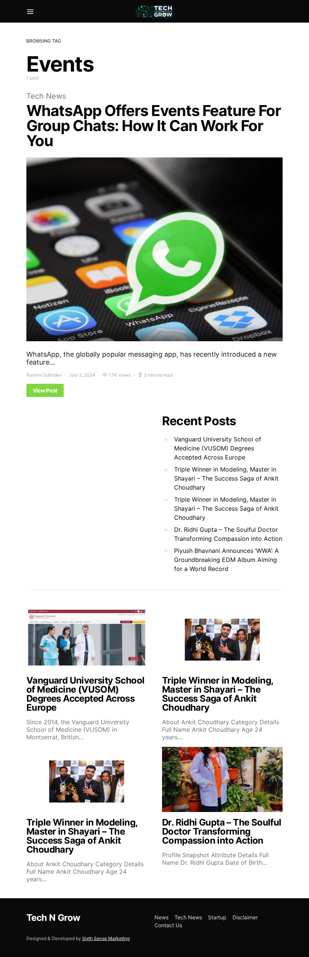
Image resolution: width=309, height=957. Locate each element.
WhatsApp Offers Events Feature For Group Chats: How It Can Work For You (153, 125)
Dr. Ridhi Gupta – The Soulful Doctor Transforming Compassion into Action (228, 534)
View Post (45, 390)
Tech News (46, 96)
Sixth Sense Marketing (106, 938)
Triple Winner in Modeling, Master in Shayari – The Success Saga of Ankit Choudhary (226, 478)
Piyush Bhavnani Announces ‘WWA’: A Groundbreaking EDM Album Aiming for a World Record (226, 559)
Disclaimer (245, 917)
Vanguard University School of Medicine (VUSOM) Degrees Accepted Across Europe (217, 448)
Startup (217, 917)
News (161, 917)
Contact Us (168, 925)
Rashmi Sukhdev (44, 375)
